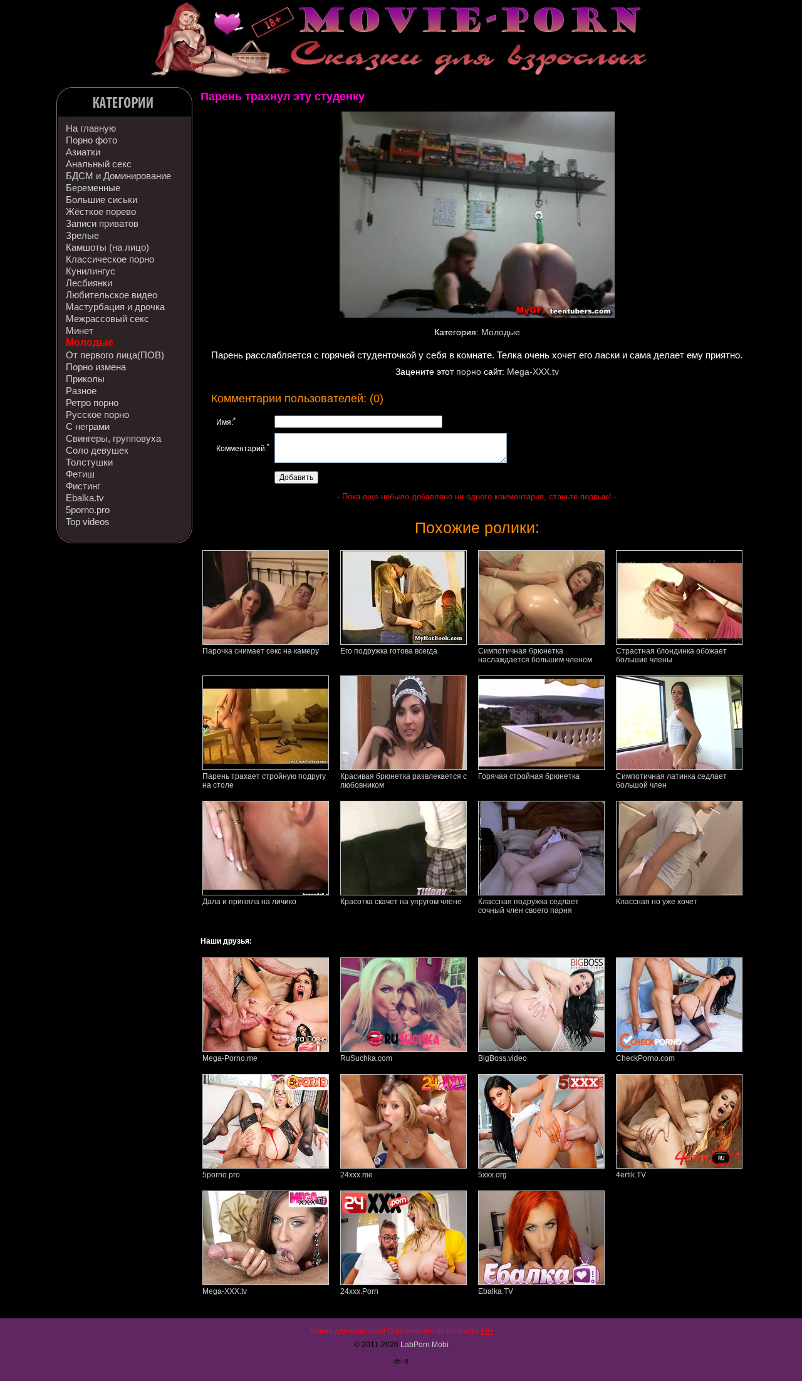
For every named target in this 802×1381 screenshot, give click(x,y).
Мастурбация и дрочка (115, 306)
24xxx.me (356, 1174)
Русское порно (97, 414)
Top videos (88, 521)
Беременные (93, 187)
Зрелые (82, 235)
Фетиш (80, 474)
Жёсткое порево (101, 211)
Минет (79, 330)
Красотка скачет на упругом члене (401, 901)
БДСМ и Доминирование (118, 175)
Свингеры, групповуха (113, 438)
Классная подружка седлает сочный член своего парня (528, 906)
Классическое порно (110, 259)
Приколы (85, 378)
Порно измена (96, 367)
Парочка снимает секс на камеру (260, 651)
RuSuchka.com (366, 1058)
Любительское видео (111, 294)
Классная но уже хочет (656, 901)
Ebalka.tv (85, 497)
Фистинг (83, 486)
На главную (91, 128)
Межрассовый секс (107, 318)
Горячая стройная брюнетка (529, 776)
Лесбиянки (89, 283)
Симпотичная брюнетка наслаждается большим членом (535, 655)
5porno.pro (88, 509)
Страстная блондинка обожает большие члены (671, 655)
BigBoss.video (502, 1058)
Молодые (89, 342)
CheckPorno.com (645, 1058)
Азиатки (83, 152)
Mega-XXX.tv (533, 372)
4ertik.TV (631, 1174)
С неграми (88, 426)
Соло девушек (97, 450)
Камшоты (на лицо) (107, 247)
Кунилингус (90, 271)
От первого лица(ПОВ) (115, 355)
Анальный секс (99, 164)
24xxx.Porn (359, 1291)
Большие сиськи (101, 199)
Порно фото (91, 140)
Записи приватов (102, 223)
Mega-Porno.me (230, 1058)
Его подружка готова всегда (388, 651)
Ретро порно (92, 402)
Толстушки (89, 462)
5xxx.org (492, 1174)
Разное (81, 390)
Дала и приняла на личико (249, 901)
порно (468, 372)
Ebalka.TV (495, 1291)
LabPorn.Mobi (424, 1344)
